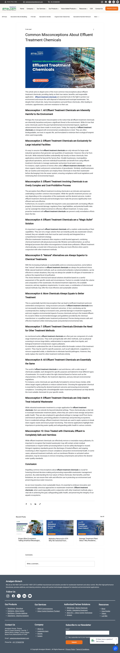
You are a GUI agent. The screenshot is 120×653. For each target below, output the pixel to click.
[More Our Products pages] (58, 8)
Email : (7, 638)
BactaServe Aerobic (45, 16)
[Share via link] (40, 504)
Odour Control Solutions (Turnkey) (48, 611)
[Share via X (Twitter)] (31, 504)
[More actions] (93, 29)
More (95, 16)
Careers (39, 636)
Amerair (69, 615)
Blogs (103, 609)
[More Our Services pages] (45, 8)
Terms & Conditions (83, 649)
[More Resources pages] (87, 8)
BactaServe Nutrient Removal (82, 16)
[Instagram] (102, 2)
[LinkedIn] (113, 2)
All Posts (4, 16)
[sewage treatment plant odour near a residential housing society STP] (90, 527)
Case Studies (106, 611)
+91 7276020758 (18, 642)
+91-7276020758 (55, 2)
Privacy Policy (70, 649)
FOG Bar (33, 16)
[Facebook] (106, 2)
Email (68, 629)
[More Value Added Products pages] (76, 8)
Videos (104, 613)
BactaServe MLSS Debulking (19, 16)
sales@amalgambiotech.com (34, 2)
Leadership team (42, 631)
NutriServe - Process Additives (17, 613)
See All (102, 516)
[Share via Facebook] (26, 504)
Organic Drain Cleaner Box (62, 16)
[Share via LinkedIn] (35, 504)
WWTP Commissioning (45, 609)
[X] (110, 2)
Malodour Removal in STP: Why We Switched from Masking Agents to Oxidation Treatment (59, 540)
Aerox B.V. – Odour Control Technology (79, 613)
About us (40, 629)
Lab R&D (105, 616)
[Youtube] (117, 2)
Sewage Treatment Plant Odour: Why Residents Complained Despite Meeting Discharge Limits (90, 540)
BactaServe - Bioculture (15, 608)
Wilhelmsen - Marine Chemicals (77, 608)
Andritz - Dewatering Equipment (77, 610)
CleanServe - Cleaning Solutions (18, 616)
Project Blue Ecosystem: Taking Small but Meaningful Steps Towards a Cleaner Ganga (28, 540)
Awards (40, 633)
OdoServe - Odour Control (16, 611)
